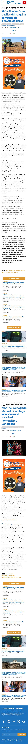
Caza (7, 270)
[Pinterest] (10, 33)
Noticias (22, 24)
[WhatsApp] (13, 33)
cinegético (12, 270)
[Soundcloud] (14, 722)
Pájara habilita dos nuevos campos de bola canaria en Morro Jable (13, 317)
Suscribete (22, 734)
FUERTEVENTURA (15, 24)
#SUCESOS (5, 281)
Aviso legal (13, 741)
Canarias (5, 304)
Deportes (9, 24)
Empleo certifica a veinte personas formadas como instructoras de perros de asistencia (13, 307)
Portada (4, 25)
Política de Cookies (6, 741)
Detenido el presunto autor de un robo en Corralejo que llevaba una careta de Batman (13, 283)
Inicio (3, 7)
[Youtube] (24, 722)
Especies (18, 270)
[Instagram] (9, 722)
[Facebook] (3, 33)
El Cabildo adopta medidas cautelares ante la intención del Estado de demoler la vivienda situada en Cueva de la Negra (13, 296)
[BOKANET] (14, 73)
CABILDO (8, 7)
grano (23, 270)
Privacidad (19, 741)
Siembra (16, 272)
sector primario (11, 25)
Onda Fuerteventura (7, 272)
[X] (6, 33)
